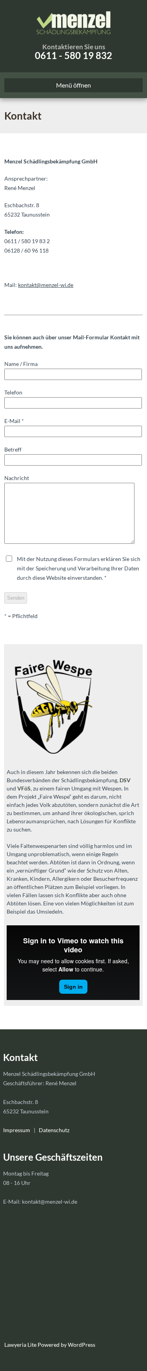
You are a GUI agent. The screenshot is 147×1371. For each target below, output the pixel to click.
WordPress (81, 1344)
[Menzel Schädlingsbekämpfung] (73, 21)
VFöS (24, 788)
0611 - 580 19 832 (73, 55)
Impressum (16, 1130)
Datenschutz (54, 1130)
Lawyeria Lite (21, 1344)
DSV (125, 780)
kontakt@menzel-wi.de (45, 284)
